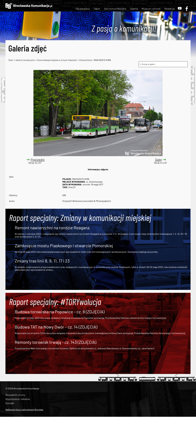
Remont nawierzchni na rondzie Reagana (52, 227)
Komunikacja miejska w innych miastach (57, 60)
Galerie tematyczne (25, 60)
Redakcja (169, 8)
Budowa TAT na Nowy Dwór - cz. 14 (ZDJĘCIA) (56, 326)
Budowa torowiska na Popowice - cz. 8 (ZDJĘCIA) (59, 311)
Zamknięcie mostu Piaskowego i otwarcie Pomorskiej (64, 245)
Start (10, 60)
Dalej (158, 159)
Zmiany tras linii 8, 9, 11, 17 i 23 (42, 260)
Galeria (134, 8)
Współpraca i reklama (17, 399)
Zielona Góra (85, 60)
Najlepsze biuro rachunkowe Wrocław (24, 409)
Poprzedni (38, 159)
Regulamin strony (15, 394)
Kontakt (9, 403)
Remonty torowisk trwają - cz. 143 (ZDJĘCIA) (55, 342)
